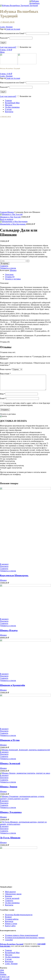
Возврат (8, 917)
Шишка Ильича (9, 630)
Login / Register (11, 964)
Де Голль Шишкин (10, 837)
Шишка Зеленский (10, 763)
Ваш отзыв (5, 374)
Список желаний (12, 898)
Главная (3, 212)
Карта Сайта (10, 926)
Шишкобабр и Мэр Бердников (13, 224)
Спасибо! (9, 940)
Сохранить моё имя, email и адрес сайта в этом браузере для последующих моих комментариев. (25, 404)
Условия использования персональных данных (25, 937)
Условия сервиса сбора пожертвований (21, 935)
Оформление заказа (13, 894)
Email (3, 398)
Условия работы (11, 919)
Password (4, 38)
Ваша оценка (6, 369)
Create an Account (13, 29)
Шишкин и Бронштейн (12, 685)
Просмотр (4, 566)
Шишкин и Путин (10, 740)
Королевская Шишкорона (14, 575)
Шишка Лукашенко (11, 812)
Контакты (9, 905)
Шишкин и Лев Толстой (10, 217)
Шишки (10, 212)
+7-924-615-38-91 (7, 22)
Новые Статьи (11, 923)
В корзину (4, 263)
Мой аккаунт (10, 892)
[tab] (28, 274)
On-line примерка (12, 903)
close (2, 970)
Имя (2, 394)
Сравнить (9, 900)
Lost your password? (8, 47)
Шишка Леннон (8, 786)
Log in (3, 43)
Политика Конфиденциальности (18, 915)
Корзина (8, 896)
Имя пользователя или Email (13, 33)
